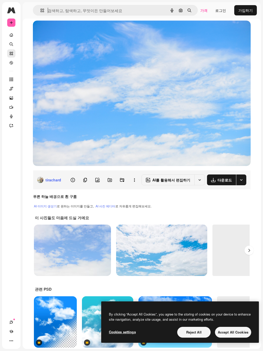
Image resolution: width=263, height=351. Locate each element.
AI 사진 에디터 (105, 206)
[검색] (11, 44)
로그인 (220, 10)
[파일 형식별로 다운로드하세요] (241, 179)
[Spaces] (11, 89)
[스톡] (11, 53)
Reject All (194, 332)
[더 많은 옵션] (134, 180)
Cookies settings (122, 331)
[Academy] (11, 331)
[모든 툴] (11, 79)
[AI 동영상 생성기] (11, 107)
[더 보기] (11, 341)
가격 (204, 10)
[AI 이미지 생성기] (11, 98)
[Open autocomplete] (40, 10)
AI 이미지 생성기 (45, 206)
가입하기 (245, 10)
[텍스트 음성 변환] (11, 116)
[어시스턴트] (11, 126)
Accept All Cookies (233, 332)
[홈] (11, 35)
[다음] (249, 250)
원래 (62, 30)
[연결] (11, 322)
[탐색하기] (11, 63)
